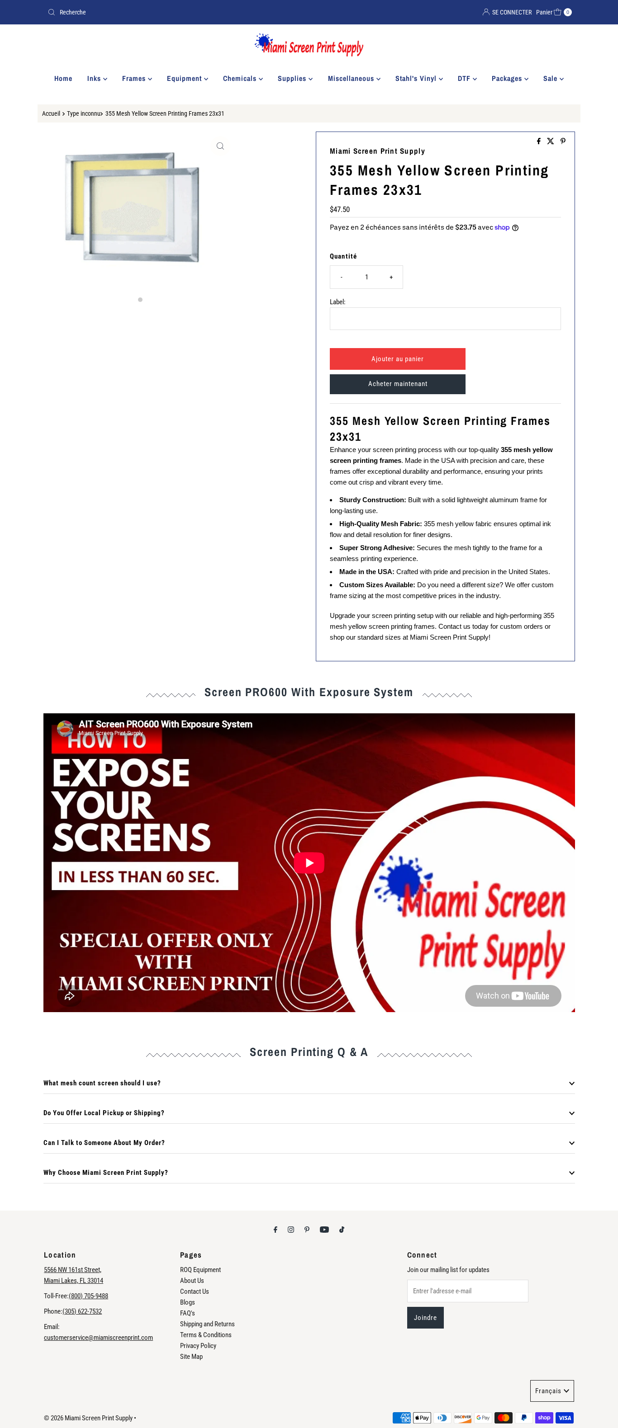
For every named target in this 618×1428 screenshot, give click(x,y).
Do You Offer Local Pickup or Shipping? (104, 1113)
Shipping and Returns (207, 1324)
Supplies (293, 78)
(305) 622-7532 (82, 1311)
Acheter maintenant (398, 384)
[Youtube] (324, 1229)
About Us (192, 1281)
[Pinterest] (306, 1229)
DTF (465, 78)
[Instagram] (291, 1229)
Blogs (187, 1302)
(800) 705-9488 (88, 1296)
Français (548, 1391)
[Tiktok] (341, 1229)
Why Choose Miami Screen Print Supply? (105, 1173)
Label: (338, 302)
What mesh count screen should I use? (102, 1083)
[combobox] (174, 12)
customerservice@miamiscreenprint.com (98, 1338)
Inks (95, 78)
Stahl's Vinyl (417, 78)
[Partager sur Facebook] (539, 141)
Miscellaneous (352, 78)
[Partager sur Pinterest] (563, 141)
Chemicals (241, 78)
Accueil (51, 113)
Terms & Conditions (206, 1335)
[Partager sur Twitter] (551, 141)
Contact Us (194, 1291)
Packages (508, 78)
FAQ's (187, 1313)
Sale (551, 78)
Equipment (185, 78)
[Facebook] (275, 1229)
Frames (135, 78)
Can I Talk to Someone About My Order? (104, 1143)
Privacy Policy (198, 1346)
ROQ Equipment (200, 1270)
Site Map (191, 1357)
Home (63, 78)
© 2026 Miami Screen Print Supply (88, 1418)
